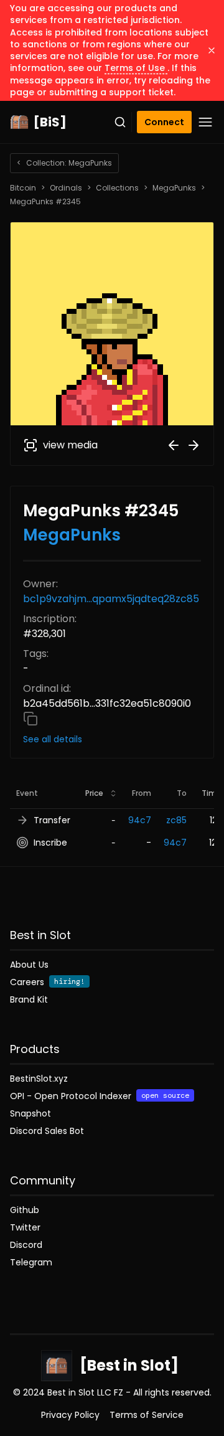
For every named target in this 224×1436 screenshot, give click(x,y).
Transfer (52, 820)
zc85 (176, 820)
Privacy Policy (70, 1415)
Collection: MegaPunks (64, 163)
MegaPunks (174, 188)
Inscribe (50, 842)
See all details (52, 739)
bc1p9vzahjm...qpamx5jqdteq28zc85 (111, 599)
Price (94, 793)
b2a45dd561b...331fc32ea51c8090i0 (107, 703)
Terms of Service (147, 1415)
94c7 (139, 820)
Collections (117, 188)
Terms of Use (136, 68)
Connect (164, 122)
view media (70, 445)
